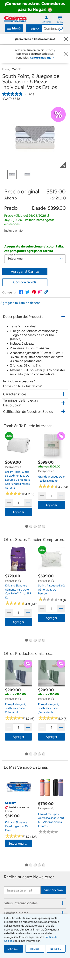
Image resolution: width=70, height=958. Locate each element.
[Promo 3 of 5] (35, 526)
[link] (20, 292)
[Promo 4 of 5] (39, 526)
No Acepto (56, 948)
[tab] (35, 903)
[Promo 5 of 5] (43, 526)
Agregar (18, 512)
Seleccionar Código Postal (20, 843)
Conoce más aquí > (42, 57)
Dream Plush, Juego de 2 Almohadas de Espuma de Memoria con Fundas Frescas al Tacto (17, 479)
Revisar (34, 948)
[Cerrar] (66, 39)
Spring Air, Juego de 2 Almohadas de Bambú (51, 589)
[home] (15, 19)
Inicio (5, 69)
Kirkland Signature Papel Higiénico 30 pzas (16, 826)
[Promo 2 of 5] (30, 526)
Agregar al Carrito (25, 271)
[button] (61, 28)
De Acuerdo (14, 948)
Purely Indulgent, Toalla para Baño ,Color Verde (48, 708)
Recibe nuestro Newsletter (29, 877)
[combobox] (33, 29)
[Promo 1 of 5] (26, 526)
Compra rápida (25, 282)
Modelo (16, 69)
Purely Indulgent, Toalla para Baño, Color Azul (15, 708)
